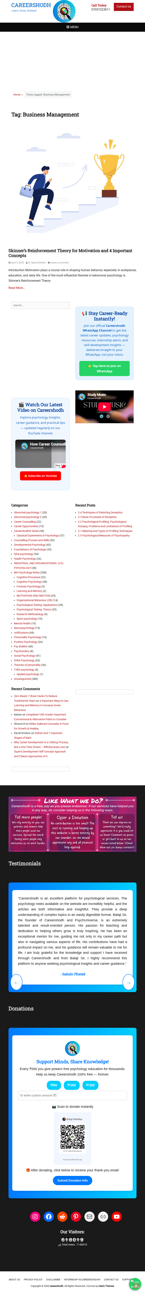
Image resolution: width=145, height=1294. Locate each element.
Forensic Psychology (29, 586)
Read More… (16, 288)
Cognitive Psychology (29, 581)
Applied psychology (28, 674)
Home (17, 94)
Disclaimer (53, 1279)
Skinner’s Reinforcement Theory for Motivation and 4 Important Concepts (70, 253)
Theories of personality (27, 664)
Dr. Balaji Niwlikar (37, 262)
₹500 (54, 1085)
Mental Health (22, 623)
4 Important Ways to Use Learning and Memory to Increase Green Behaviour (41, 705)
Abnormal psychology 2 (28, 517)
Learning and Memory (29, 590)
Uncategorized (22, 678)
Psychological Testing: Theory (34, 609)
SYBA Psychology (24, 660)
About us (14, 1279)
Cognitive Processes (28, 577)
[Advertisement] (72, 60)
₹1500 (90, 1085)
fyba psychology (23, 553)
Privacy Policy (33, 1279)
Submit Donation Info (72, 1180)
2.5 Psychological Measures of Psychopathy (104, 535)
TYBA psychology (24, 669)
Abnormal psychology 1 (28, 512)
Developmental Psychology (30, 544)
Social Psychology (24, 655)
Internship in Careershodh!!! (82, 1279)
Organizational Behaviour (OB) (34, 600)
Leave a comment (60, 262)
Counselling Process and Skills (31, 540)
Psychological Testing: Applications (37, 604)
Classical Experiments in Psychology (38, 535)
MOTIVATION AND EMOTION (33, 595)
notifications (21, 632)
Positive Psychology (25, 641)
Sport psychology (27, 618)
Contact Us (123, 6)
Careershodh (31, 5)
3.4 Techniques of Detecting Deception (100, 512)
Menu (74, 27)
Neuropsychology (24, 627)
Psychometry (21, 651)
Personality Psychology (27, 637)
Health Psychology (25, 558)
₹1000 (72, 1085)
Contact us (111, 1279)
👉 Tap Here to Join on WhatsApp (104, 368)
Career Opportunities (26, 526)
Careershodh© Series (26, 530)
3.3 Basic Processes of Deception (97, 517)
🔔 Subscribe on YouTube (40, 476)
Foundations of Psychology (30, 549)
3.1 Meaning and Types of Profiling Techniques (105, 530)
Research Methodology (30, 614)
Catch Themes (106, 1286)
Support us (129, 1279)
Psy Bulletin (21, 646)
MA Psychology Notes (27, 572)
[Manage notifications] (136, 1286)
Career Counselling (25, 521)
